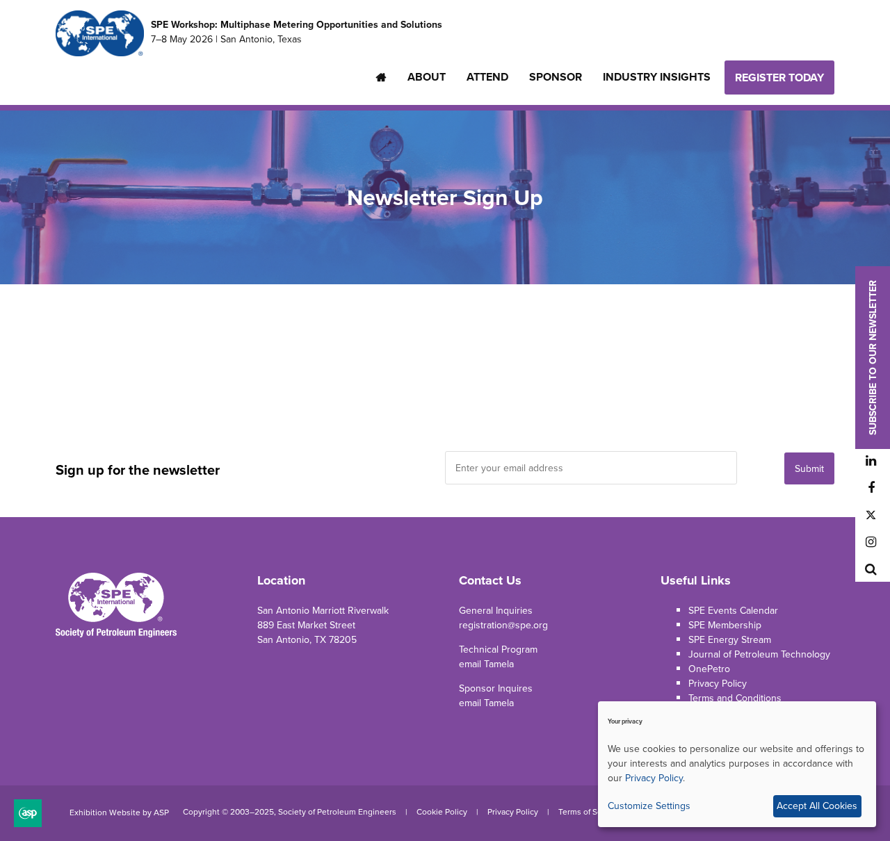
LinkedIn (871, 461)
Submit (809, 469)
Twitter (871, 515)
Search (871, 569)
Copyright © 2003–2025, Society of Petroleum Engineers (289, 812)
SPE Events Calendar (733, 610)
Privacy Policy (717, 683)
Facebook (871, 488)
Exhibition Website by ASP (119, 812)
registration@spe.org (503, 625)
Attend (487, 77)
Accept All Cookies (817, 806)
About (426, 77)
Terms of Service (589, 812)
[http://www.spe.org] (100, 51)
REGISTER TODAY (779, 77)
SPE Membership (724, 625)
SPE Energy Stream (729, 639)
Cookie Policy (441, 812)
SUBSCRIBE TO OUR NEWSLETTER (873, 357)
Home (381, 77)
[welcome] (116, 635)
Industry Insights (657, 77)
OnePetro (709, 669)
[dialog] (737, 764)
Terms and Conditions (735, 698)
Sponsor (555, 77)
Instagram (871, 542)
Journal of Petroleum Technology (759, 654)
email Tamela (486, 664)
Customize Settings (649, 806)
